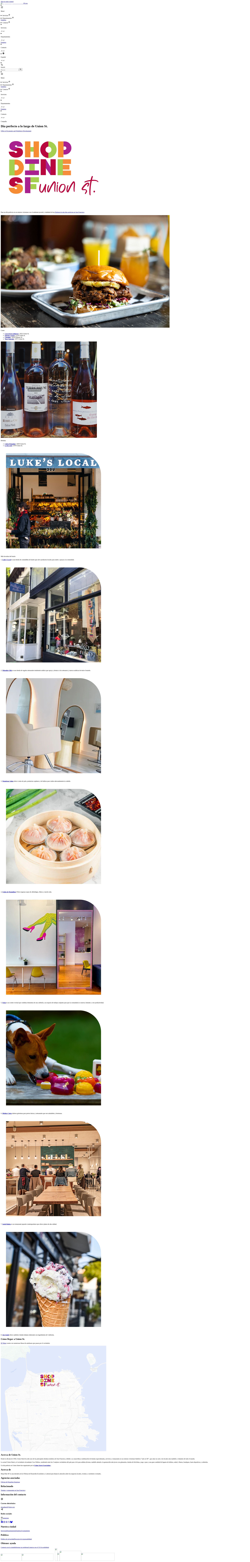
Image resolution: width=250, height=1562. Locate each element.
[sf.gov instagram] (4, 1522)
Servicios (3, 1531)
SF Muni (3, 1343)
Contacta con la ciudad (8, 1547)
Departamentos (11, 1531)
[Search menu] (125, 64)
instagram (6, 1518)
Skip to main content (7, 1)
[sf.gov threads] (6, 1522)
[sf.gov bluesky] (11, 1522)
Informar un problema (21, 1547)
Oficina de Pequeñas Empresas (10, 1482)
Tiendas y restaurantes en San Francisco (13, 1490)
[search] (20, 69)
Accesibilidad (45, 1547)
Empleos (3, 20)
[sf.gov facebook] (2, 1522)
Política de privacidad (7, 1539)
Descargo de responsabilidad (23, 1539)
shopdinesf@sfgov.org (8, 1507)
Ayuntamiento (25, 1531)
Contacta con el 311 (34, 1547)
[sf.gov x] (9, 1522)
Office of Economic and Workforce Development (16, 131)
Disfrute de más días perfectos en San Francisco (69, 212)
